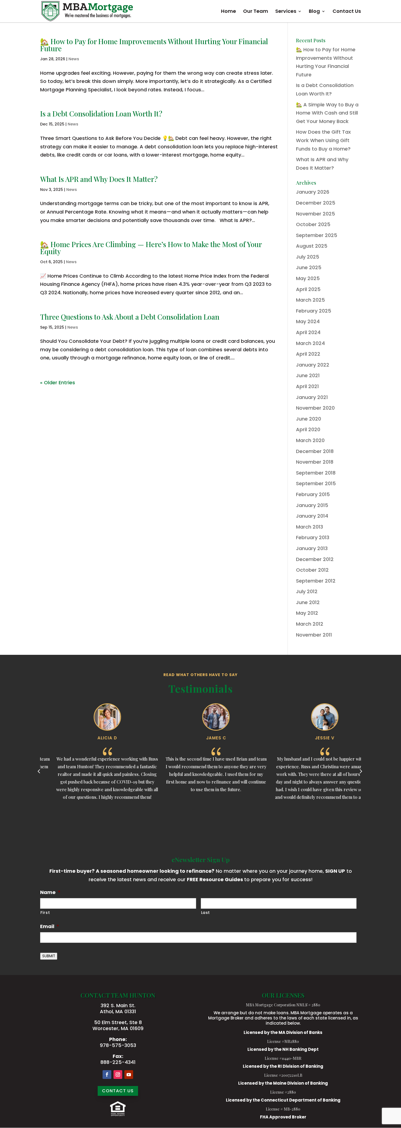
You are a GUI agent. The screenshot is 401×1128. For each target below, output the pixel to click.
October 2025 (313, 224)
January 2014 (312, 515)
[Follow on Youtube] (128, 1074)
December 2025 (315, 202)
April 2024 (308, 332)
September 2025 (316, 235)
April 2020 (308, 429)
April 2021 (307, 386)
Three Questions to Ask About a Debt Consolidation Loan (129, 317)
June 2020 (308, 418)
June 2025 (308, 267)
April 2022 (308, 353)
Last (205, 912)
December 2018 (315, 451)
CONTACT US (118, 1091)
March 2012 (309, 623)
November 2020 (315, 407)
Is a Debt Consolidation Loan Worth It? (101, 113)
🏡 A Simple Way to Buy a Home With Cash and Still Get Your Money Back (327, 113)
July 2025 (307, 256)
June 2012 (308, 602)
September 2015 (316, 483)
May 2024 (308, 321)
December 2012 (315, 559)
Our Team (255, 11)
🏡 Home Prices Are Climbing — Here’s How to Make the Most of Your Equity (151, 247)
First (45, 912)
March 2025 (310, 299)
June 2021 (308, 375)
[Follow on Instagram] (117, 1074)
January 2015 (312, 505)
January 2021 (312, 397)
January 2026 (312, 191)
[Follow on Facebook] (107, 1074)
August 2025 (311, 245)
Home (228, 11)
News (73, 59)
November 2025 (315, 213)
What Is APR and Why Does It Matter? (99, 179)
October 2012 (312, 569)
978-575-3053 (118, 1045)
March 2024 (310, 343)
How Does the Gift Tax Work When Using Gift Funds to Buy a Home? (323, 140)
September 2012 (316, 580)
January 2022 (312, 364)
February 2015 (313, 494)
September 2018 (316, 472)
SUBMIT (48, 956)
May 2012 (307, 613)
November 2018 (314, 461)
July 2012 (307, 591)
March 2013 (309, 526)
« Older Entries (57, 382)
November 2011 (314, 634)
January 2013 (312, 548)
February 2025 (313, 310)
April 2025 (308, 289)
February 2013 (312, 537)
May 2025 (308, 278)
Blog (314, 11)
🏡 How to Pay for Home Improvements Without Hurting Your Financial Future (154, 45)
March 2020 (310, 440)
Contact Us (347, 11)
